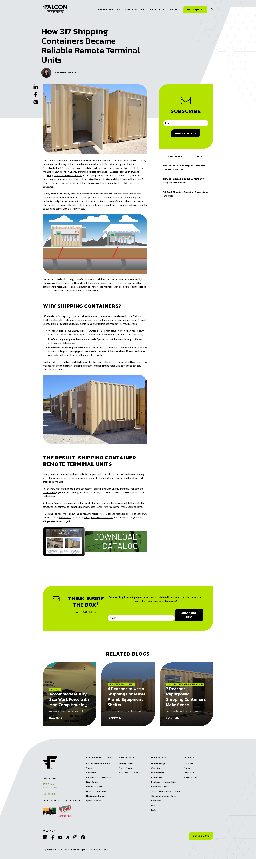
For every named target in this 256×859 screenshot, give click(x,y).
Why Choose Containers (130, 772)
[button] (211, 9)
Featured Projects (159, 763)
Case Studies (157, 768)
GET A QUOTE (201, 835)
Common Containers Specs (164, 796)
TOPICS (200, 156)
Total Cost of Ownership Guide (165, 791)
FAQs (153, 810)
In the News (156, 777)
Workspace (91, 772)
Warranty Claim (191, 777)
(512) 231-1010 (49, 794)
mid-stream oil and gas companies (94, 193)
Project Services (126, 768)
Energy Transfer (51, 193)
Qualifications (157, 772)
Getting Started (126, 763)
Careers (187, 768)
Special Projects (93, 800)
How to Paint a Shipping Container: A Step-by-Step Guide (184, 180)
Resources (156, 800)
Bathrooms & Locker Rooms (99, 777)
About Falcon (190, 763)
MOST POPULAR (175, 156)
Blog (153, 805)
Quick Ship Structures (96, 791)
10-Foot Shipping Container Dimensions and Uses (185, 194)
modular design (51, 492)
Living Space (92, 782)
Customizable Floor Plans (98, 763)
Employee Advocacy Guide (163, 782)
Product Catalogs (94, 786)
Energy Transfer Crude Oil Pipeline (64, 175)
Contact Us (189, 772)
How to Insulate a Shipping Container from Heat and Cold (184, 167)
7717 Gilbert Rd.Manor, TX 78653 (50, 785)
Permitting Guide (159, 786)
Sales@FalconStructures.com (98, 517)
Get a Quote (195, 9)
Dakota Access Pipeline (115, 172)
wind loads (126, 316)
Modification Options (95, 796)
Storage (90, 768)
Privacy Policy (102, 849)
